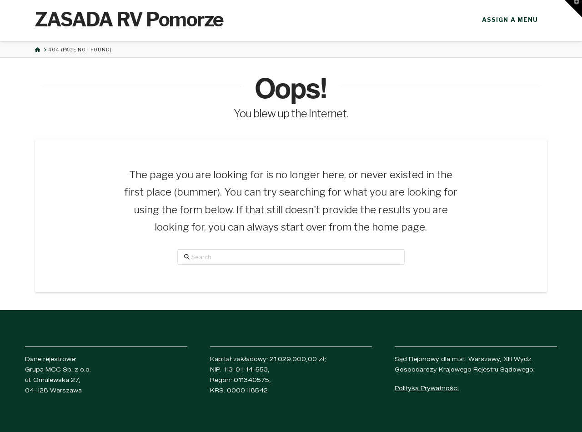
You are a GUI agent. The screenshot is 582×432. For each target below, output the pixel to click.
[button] (573, 8)
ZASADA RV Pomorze (129, 19)
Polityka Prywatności (427, 388)
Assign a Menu (510, 19)
